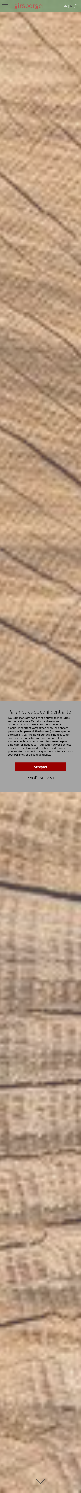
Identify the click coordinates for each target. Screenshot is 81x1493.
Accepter (40, 767)
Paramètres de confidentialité (32, 754)
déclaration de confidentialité (39, 748)
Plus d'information (41, 777)
